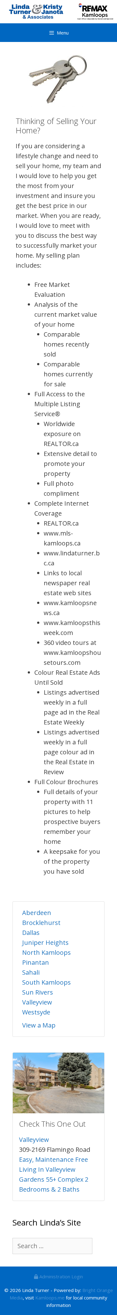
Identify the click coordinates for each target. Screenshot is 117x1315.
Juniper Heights (45, 942)
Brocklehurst (41, 922)
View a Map (39, 1025)
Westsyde (36, 1012)
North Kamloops (46, 952)
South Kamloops (46, 982)
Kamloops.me (50, 1297)
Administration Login (60, 1276)
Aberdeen (36, 912)
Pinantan (35, 962)
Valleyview (37, 1002)
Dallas (31, 932)
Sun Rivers (37, 992)
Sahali (31, 972)
